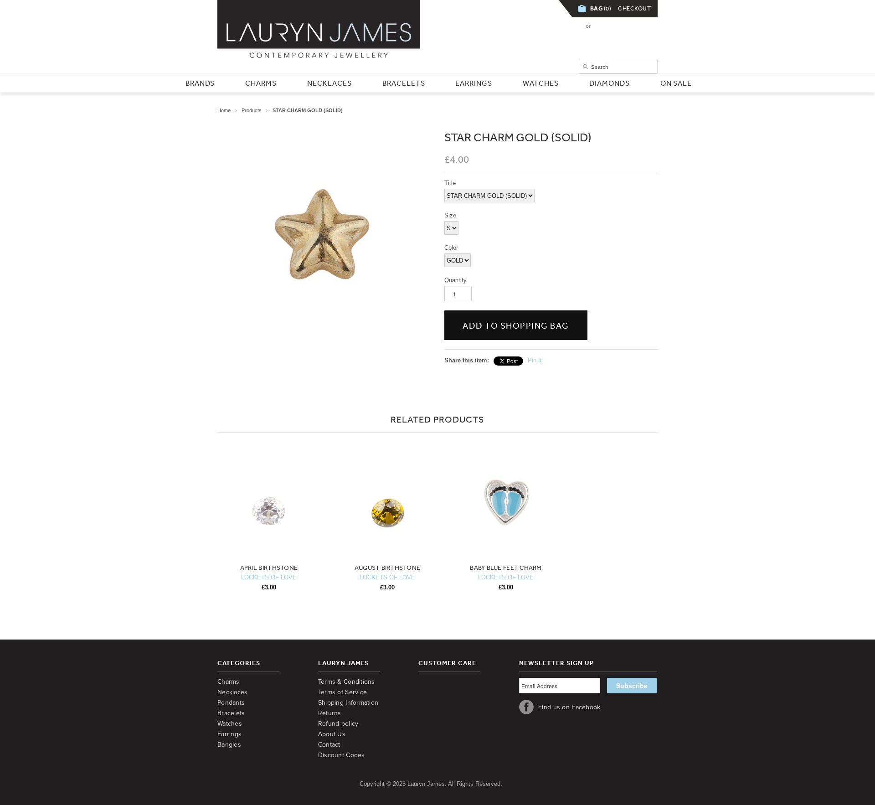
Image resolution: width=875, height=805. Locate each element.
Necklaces (232, 692)
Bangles (229, 744)
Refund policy (338, 724)
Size (450, 215)
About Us (331, 734)
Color (451, 247)
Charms (228, 682)
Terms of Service (342, 692)
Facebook (526, 707)
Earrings (229, 734)
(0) (601, 8)
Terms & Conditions (346, 682)
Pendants (231, 703)
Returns (329, 713)
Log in (568, 26)
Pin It (535, 360)
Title (450, 183)
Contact (329, 744)
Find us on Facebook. (570, 707)
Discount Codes (341, 755)
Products (252, 110)
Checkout (634, 8)
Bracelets (231, 713)
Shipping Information (348, 703)
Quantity (455, 280)
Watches (229, 724)
